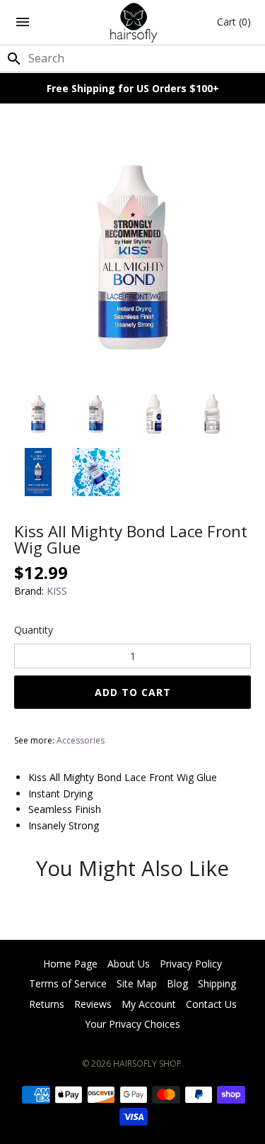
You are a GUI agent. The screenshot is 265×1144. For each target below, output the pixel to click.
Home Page (70, 963)
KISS (57, 591)
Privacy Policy (191, 963)
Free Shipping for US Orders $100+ (133, 88)
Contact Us (211, 1004)
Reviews (93, 1004)
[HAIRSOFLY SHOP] (132, 22)
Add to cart (133, 692)
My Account (149, 1004)
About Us (128, 963)
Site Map (137, 983)
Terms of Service (68, 983)
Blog (177, 983)
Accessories (81, 740)
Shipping (217, 983)
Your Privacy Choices (132, 1024)
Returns (46, 1004)
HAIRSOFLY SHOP (147, 1064)
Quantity (33, 630)
